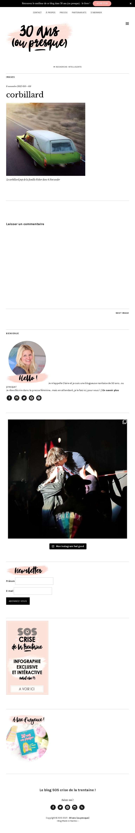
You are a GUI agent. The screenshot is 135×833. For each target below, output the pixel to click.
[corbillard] (45, 175)
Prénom (10, 581)
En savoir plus (110, 390)
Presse (64, 12)
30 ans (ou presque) (79, 818)
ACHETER (102, 3)
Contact (37, 12)
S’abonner (96, 12)
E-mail (9, 591)
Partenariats (79, 12)
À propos (51, 12)
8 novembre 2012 (14, 86)
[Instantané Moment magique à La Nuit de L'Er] (67, 479)
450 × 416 (26, 86)
